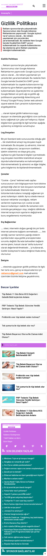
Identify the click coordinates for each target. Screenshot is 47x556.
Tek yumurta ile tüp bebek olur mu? (18, 325)
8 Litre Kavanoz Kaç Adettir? (16, 523)
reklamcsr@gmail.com (12, 273)
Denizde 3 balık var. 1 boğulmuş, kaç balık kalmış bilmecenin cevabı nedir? (23, 518)
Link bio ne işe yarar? (12, 507)
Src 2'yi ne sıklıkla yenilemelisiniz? (18, 465)
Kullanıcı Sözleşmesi (12, 435)
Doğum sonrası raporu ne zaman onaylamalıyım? (24, 469)
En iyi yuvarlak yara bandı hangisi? (18, 487)
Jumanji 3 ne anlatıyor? (13, 511)
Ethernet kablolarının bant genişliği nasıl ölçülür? (24, 475)
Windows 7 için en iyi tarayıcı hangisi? (19, 459)
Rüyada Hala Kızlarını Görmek (16, 544)
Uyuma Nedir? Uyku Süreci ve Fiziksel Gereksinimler (19, 483)
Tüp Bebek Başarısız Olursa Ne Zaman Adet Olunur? (22, 335)
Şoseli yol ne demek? (12, 472)
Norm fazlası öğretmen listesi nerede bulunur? (23, 504)
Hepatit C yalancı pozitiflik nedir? (17, 494)
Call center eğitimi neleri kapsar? (17, 537)
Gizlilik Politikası (10, 431)
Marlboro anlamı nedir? (13, 479)
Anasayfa (5, 13)
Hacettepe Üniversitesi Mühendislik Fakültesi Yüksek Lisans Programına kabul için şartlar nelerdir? (22, 532)
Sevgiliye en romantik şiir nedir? (17, 462)
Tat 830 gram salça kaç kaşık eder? (18, 497)
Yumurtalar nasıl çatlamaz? (15, 491)
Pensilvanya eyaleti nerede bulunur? (19, 541)
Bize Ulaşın (8, 441)
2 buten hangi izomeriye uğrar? (16, 514)
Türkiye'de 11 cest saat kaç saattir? (19, 501)
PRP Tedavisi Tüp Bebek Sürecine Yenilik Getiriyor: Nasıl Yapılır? (21, 307)
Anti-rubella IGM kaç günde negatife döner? (22, 526)
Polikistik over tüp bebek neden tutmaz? (21, 317)
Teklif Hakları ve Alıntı (12, 438)
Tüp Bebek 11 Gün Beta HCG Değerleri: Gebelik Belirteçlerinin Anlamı (20, 295)
